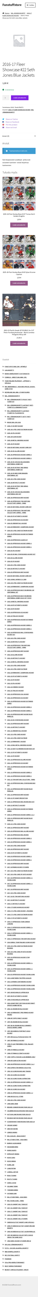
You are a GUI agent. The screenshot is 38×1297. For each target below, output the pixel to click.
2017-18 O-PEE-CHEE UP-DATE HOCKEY (19, 874)
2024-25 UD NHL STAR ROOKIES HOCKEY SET (21, 554)
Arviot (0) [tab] (5, 136)
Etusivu (7, 13)
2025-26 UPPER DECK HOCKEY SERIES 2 (19, 455)
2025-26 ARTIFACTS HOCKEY (16, 483)
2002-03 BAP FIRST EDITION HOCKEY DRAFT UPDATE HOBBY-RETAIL (21, 1004)
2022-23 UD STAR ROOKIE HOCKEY (18, 720)
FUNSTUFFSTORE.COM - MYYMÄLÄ (16, 367)
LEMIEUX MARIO (12, 1132)
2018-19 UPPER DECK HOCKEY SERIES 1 (19, 860)
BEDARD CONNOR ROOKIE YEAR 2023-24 (19, 1107)
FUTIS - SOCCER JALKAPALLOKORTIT (16, 1248)
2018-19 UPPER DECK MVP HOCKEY (18, 863)
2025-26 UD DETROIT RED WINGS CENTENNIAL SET (17, 487)
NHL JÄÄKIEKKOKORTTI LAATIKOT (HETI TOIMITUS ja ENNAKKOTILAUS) (20, 406)
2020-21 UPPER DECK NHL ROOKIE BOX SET (21, 802)
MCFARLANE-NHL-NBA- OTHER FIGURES (17, 392)
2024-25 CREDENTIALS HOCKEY (17, 523)
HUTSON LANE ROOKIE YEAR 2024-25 (19, 1114)
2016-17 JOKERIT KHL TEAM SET (17, 1211)
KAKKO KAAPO (11, 1150)
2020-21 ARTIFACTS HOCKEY (16, 805)
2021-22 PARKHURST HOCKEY (16, 741)
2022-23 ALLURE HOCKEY (15, 655)
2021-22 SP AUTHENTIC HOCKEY (17, 752)
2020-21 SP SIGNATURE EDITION (17, 798)
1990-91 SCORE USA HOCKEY (16, 1089)
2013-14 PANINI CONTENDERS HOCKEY (19, 982)
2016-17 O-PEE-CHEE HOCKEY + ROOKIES (20, 911)
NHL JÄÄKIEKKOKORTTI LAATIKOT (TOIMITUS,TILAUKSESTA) (18, 412)
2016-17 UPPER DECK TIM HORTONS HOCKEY (21, 939)
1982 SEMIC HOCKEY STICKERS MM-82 (19, 1241)
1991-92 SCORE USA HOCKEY (16, 1075)
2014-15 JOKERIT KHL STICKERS (17, 1219)
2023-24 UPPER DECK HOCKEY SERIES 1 (19, 629)
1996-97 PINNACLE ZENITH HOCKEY (18, 1053)
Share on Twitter (12, 119)
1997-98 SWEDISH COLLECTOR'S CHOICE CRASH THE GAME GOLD (20, 1236)
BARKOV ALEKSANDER (14, 1143)
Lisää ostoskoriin (19, 98)
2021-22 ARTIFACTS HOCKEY (16, 727)
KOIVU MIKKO (11, 1161)
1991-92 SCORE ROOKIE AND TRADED (19, 1071)
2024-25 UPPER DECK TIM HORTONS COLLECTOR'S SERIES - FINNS (18, 511)
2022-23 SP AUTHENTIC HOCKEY (17, 676)
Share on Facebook (12, 122)
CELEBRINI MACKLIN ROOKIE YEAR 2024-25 (20, 1111)
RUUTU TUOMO (12, 1179)
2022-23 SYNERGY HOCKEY (15, 687)
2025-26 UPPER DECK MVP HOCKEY (18, 498)
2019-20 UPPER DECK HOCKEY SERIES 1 (19, 842)
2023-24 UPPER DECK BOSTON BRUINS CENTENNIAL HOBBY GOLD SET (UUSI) (19, 597)
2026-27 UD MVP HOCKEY (15, 426)
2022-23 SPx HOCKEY (13, 683)
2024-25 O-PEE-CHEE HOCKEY (16, 565)
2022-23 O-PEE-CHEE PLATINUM (17, 669)
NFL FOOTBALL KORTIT (12, 1255)
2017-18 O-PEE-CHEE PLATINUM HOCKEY (20, 871)
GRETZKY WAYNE (12, 1129)
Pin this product (11, 125)
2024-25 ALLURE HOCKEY (15, 558)
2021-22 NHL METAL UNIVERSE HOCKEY (19, 745)
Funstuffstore (11, 5)
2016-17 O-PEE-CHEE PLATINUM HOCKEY (20, 914)
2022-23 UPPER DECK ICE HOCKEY (17, 698)
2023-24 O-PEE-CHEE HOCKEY (16, 638)
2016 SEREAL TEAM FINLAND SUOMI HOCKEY (21, 942)
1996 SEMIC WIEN (12, 1104)
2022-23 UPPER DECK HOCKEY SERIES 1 (19, 711)
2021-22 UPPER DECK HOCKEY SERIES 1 (19, 776)
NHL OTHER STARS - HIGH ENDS (17, 1140)
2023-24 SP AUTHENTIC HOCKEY (17, 605)
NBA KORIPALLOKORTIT (12, 1252)
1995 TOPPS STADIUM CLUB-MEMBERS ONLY (21, 1057)
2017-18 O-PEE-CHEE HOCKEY (16, 893)
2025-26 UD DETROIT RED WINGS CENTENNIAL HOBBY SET (17, 469)
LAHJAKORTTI (9, 370)
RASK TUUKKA (11, 1175)
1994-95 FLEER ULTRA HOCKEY (16, 1060)
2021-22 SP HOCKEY (13, 756)
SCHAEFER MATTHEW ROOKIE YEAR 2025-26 (21, 1122)
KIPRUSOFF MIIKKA (13, 1154)
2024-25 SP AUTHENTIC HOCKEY (17, 516)
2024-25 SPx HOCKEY (13, 551)
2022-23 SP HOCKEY (13, 680)
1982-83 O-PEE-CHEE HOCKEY (16, 1100)
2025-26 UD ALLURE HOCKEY (16, 451)
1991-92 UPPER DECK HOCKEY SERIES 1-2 (20, 1082)
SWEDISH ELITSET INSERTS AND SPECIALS (20, 1222)
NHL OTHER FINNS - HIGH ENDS (17, 1197)
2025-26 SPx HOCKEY (13, 433)
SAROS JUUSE (11, 1183)
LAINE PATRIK (11, 1168)
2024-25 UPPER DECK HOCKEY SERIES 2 (19, 543)
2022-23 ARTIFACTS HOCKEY (16, 658)
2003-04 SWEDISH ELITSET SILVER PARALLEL (21, 1231)
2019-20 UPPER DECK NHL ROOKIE (18, 835)
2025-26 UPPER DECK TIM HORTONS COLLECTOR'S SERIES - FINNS (18, 502)
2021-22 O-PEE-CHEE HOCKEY (16, 734)
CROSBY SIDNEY (12, 1125)
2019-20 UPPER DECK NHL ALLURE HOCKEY (20, 831)
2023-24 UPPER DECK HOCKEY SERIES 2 (19, 625)
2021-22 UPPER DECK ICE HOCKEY (17, 763)
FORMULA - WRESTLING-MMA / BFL (16, 377)
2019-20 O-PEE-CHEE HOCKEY (16, 845)
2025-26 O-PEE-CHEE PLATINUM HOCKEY (20, 429)
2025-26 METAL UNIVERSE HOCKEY (18, 440)
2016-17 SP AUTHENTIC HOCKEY (17, 918)
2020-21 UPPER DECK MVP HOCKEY (18, 828)
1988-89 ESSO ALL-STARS (15, 1096)
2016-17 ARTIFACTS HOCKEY (16, 904)
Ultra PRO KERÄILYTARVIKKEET (14, 1262)
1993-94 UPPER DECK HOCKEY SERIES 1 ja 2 (20, 1064)
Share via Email (11, 127)
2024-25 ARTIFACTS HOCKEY (16, 569)
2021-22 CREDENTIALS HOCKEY (17, 731)
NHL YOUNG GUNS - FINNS (15, 1201)
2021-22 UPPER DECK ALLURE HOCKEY (19, 760)
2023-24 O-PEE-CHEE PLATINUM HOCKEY (20, 583)
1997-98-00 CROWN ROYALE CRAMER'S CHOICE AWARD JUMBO (19, 1027)
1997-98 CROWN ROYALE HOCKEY (17, 1022)
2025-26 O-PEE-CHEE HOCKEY (16, 479)
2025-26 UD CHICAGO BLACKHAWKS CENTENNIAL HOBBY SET (18, 463)
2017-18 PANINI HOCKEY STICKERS (18, 867)
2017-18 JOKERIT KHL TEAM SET (17, 1208)
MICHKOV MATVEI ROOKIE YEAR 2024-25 (19, 1118)
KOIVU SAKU (11, 1158)
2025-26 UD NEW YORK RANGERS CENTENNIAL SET (17, 474)
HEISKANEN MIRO (12, 1147)
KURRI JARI (10, 1165)
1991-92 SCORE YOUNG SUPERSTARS (19, 1078)
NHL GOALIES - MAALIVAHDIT (16, 1136)
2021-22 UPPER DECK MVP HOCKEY (18, 795)
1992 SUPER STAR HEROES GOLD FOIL (19, 1068)
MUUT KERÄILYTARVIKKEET (13, 1266)
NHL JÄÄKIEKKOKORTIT (18, 13)
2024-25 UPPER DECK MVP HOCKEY (18, 572)
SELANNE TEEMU (12, 1186)
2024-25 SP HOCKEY (13, 561)
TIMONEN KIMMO (12, 1190)
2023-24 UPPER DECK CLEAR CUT (17, 540)
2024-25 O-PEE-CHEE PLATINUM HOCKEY (20, 530)
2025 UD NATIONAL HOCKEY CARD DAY (19, 507)
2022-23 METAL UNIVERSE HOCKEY (18, 662)
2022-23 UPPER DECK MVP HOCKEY (18, 723)
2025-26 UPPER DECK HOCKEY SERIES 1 (19, 458)
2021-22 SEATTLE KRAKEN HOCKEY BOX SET (21, 749)
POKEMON (8, 1259)
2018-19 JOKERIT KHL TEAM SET (17, 1204)
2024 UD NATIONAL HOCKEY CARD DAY (19, 576)
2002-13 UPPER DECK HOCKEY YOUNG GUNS (21, 989)
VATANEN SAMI (12, 1193)
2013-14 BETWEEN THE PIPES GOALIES (19, 978)
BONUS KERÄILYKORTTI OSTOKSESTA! (17, 374)
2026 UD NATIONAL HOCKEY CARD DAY (19, 447)
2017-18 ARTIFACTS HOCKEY (16, 900)
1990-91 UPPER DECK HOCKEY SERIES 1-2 (20, 1093)
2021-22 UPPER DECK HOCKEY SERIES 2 (19, 772)
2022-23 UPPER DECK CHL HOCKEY (18, 694)
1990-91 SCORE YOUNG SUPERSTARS (19, 1086)
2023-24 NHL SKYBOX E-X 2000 (16, 579)
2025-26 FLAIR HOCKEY (14, 437)
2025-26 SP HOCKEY (13, 444)
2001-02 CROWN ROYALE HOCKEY (17, 1009)
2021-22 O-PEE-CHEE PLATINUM (17, 738)
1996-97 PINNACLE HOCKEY (15, 1050)
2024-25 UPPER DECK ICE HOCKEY (17, 520)
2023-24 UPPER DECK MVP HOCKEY (18, 651)
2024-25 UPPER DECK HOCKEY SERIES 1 (19, 547)
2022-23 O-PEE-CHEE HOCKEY (16, 665)
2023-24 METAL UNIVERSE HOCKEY (18, 601)
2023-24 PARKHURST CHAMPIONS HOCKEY (20, 586)
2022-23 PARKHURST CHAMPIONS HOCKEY (20, 673)
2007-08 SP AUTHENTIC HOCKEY (17, 996)
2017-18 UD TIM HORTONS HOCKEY (18, 896)
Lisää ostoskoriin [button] (19, 225)
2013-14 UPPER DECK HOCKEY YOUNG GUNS (21, 985)
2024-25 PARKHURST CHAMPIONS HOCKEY (20, 527)
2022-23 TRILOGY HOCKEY (15, 691)
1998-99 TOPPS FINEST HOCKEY (17, 1018)
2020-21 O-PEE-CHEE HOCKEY (16, 824)
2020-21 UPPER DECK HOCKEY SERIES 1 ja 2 (20, 815)
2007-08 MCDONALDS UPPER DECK (18, 992)
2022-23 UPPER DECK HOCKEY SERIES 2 (19, 707)
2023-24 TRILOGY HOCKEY (15, 616)
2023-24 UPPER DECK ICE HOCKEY (17, 612)
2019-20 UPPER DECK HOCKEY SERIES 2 (19, 838)
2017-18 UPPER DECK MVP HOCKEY (18, 889)
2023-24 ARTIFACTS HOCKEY (16, 642)
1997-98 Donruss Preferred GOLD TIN (19, 1037)
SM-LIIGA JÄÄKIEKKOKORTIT (14, 1244)
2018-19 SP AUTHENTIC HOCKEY (17, 853)
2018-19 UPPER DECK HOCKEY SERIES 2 (19, 856)
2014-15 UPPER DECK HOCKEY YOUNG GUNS (21, 974)
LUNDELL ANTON (12, 1172)
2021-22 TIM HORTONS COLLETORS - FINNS (21, 779)
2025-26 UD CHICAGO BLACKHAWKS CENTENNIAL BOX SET (18, 493)
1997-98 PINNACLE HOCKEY (15, 1040)
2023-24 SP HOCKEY (13, 609)
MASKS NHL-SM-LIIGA (14, 422)
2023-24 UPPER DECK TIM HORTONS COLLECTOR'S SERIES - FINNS (18, 646)
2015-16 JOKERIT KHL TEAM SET (17, 1215)
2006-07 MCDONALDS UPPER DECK (18, 1000)
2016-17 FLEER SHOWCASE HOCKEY (19, 110)
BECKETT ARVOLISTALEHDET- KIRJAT (17, 1270)
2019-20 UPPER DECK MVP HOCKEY (18, 849)
